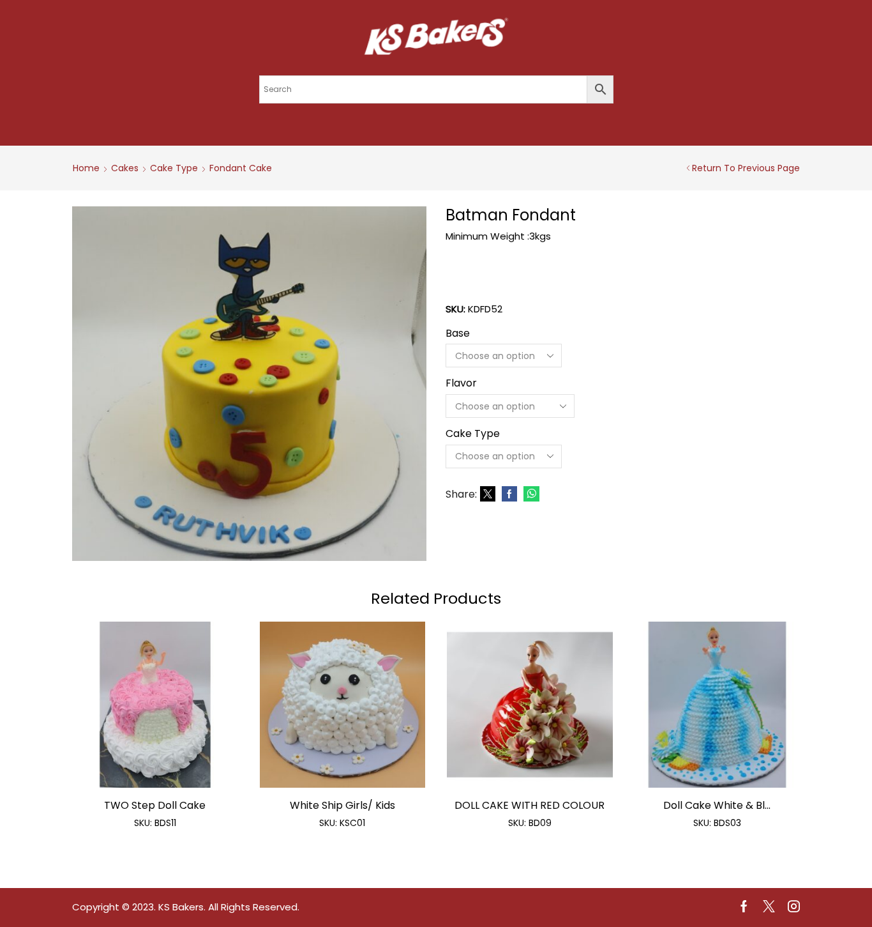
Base (458, 333)
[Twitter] (488, 494)
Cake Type (174, 168)
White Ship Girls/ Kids (342, 805)
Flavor (461, 383)
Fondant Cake (240, 168)
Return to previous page (746, 168)
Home (86, 168)
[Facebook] (509, 494)
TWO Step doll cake (155, 805)
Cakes (125, 168)
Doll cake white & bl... (717, 805)
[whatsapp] (529, 494)
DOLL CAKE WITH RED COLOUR (530, 805)
